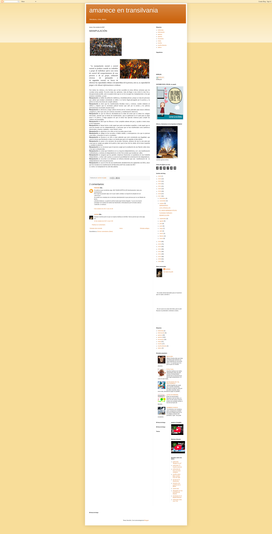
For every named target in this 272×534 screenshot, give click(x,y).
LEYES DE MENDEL (172, 395)
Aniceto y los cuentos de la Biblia (177, 485)
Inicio (121, 228)
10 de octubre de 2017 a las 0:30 (103, 221)
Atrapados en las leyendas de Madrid (178, 492)
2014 (159, 246)
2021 (159, 186)
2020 (159, 188)
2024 (159, 179)
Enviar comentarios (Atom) (105, 231)
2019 (159, 191)
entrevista (160, 30)
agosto (162, 221)
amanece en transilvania (123, 10)
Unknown (97, 188)
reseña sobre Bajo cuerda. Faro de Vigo (176, 476)
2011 (159, 254)
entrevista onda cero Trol (177, 500)
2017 (159, 196)
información (161, 32)
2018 (159, 193)
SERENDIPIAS (163, 205)
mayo (161, 228)
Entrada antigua (144, 228)
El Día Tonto (170, 369)
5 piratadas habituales (165, 213)
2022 (159, 183)
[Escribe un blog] (113, 178)
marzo (162, 233)
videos (160, 47)
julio (161, 223)
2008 (159, 261)
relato (159, 41)
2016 (159, 241)
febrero (162, 236)
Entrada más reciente (96, 228)
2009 (159, 259)
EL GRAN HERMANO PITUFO (168, 210)
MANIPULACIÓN (164, 215)
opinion (160, 34)
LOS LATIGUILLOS (164, 208)
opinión (160, 36)
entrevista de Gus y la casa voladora (177, 470)
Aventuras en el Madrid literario (177, 496)
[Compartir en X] (115, 178)
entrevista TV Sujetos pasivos (177, 466)
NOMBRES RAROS (172, 407)
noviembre (163, 201)
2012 (159, 251)
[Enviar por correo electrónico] (111, 178)
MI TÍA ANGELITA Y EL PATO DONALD (172, 382)
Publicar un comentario (98, 225)
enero (161, 238)
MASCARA (169, 356)
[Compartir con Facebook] (117, 178)
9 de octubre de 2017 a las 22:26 (103, 208)
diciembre (163, 198)
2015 (159, 244)
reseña (160, 43)
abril (161, 231)
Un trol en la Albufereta (176, 480)
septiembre (163, 218)
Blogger (146, 520)
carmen (96, 214)
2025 (159, 176)
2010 (159, 256)
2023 (159, 181)
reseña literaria (162, 45)
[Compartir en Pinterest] (119, 178)
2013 (159, 249)
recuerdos (161, 38)
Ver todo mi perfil (168, 272)
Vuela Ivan (176, 488)
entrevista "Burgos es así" (177, 462)
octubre (162, 203)
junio (161, 226)
